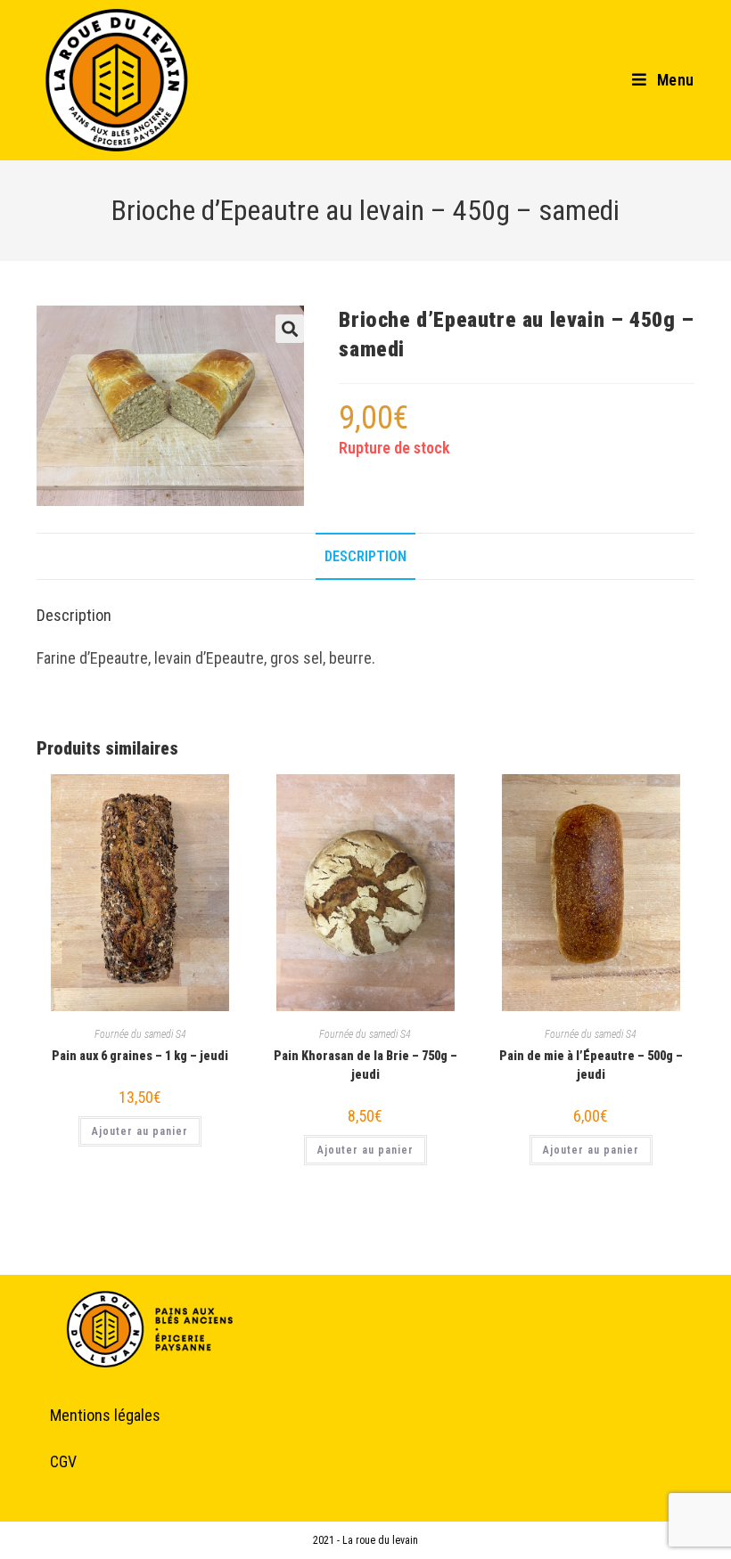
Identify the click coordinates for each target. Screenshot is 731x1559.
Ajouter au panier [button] (140, 1131)
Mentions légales (105, 1415)
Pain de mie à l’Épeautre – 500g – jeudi (591, 1065)
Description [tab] (365, 556)
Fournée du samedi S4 (140, 1034)
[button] (289, 328)
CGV (63, 1461)
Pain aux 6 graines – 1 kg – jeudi (140, 1056)
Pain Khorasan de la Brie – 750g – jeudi (365, 1065)
